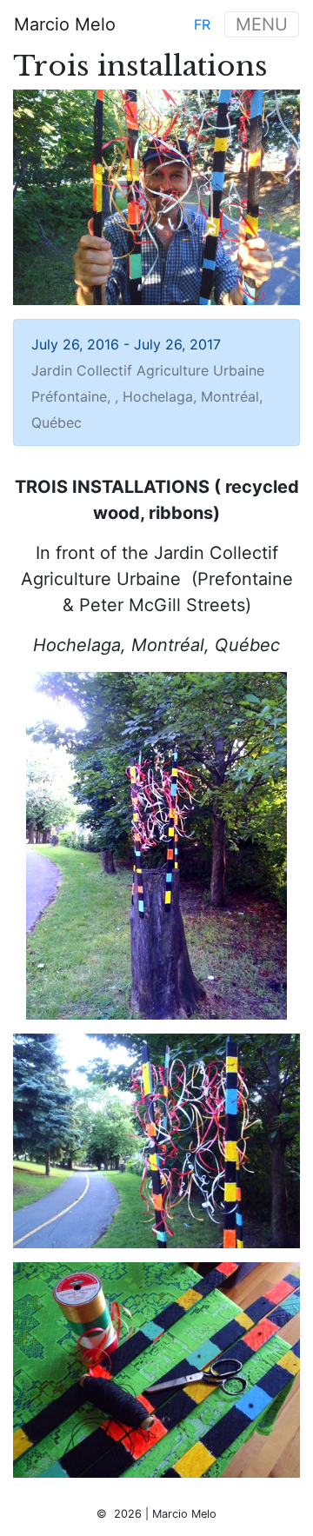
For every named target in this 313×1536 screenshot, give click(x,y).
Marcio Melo (65, 24)
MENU (262, 24)
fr (202, 24)
